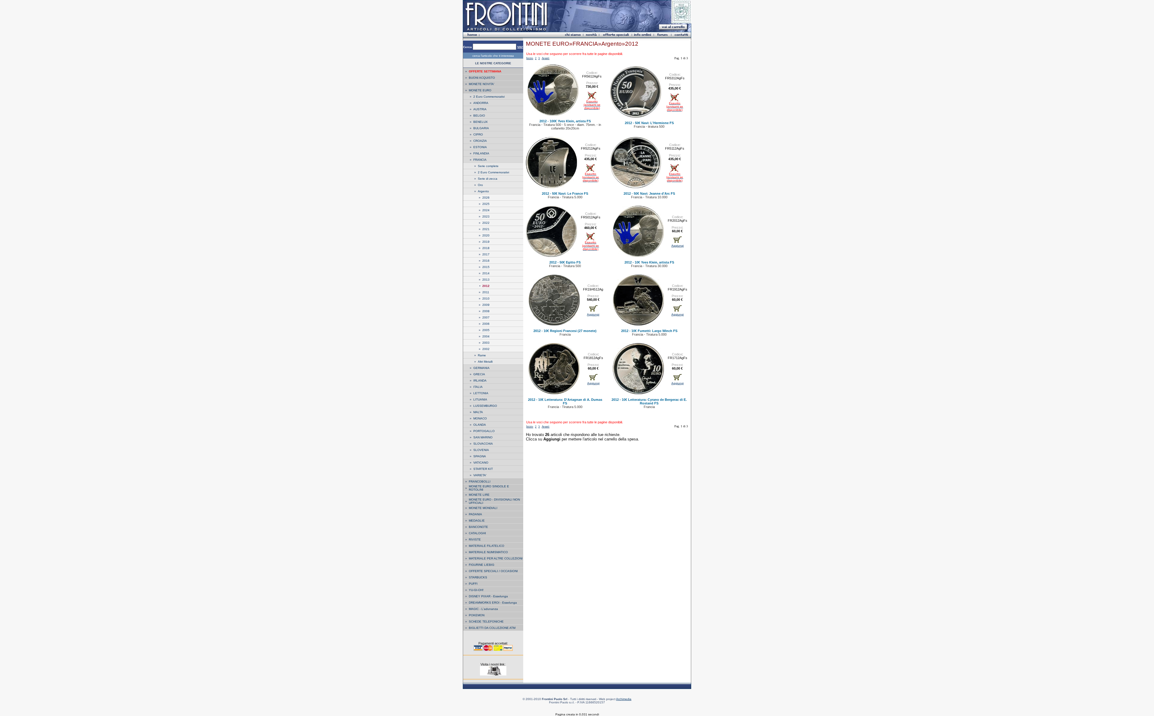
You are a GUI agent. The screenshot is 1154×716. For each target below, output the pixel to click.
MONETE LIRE (479, 494)
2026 (486, 197)
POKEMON (476, 615)
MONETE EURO (480, 90)
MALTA (478, 412)
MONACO (480, 418)
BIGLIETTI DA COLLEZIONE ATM (492, 627)
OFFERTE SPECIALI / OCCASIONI (493, 571)
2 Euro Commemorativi (489, 96)
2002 (486, 349)
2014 (486, 273)
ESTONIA (480, 147)
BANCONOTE (478, 527)
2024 (486, 210)
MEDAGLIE (477, 520)
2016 (486, 260)
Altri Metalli (485, 361)
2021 (486, 229)
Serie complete (488, 166)
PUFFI (473, 583)
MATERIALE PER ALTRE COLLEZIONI (496, 558)
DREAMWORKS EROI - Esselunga (493, 602)
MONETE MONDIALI (483, 508)
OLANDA (479, 424)
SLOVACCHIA (483, 443)
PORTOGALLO (484, 431)
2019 (486, 241)
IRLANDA (480, 380)
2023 (486, 216)
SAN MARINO (483, 437)
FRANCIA (480, 159)
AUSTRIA (480, 109)
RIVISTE (475, 539)
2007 (486, 317)
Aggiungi (677, 245)
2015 (486, 267)
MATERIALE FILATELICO (486, 545)
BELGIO (479, 115)
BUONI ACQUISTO (482, 77)
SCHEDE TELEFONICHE (486, 621)
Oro (480, 185)
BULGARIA (481, 128)
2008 (486, 311)
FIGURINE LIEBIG (481, 564)
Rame (482, 355)
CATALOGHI (477, 533)
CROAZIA (480, 140)
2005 (486, 330)
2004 (486, 336)
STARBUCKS (478, 577)
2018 (486, 248)
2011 (485, 292)
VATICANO (480, 462)
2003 (486, 342)
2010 (486, 298)
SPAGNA (479, 456)
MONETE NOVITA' (481, 84)
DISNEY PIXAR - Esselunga (488, 596)
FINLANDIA (481, 153)
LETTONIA (480, 393)
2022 (486, 222)
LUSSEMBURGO (485, 405)
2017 (486, 254)
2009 (486, 304)
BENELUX (480, 121)
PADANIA (475, 514)
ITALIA (478, 386)
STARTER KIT (483, 469)
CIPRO (478, 134)
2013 (486, 279)
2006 (486, 323)
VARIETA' (480, 475)
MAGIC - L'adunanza (483, 609)
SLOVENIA (481, 450)
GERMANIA (481, 368)
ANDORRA (480, 103)
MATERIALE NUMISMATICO (488, 552)
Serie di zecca (487, 178)
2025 (486, 204)
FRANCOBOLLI (479, 481)
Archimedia (623, 699)
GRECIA (479, 374)
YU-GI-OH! (476, 590)
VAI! (520, 47)
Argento (483, 191)
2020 (486, 235)
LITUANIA (480, 399)
